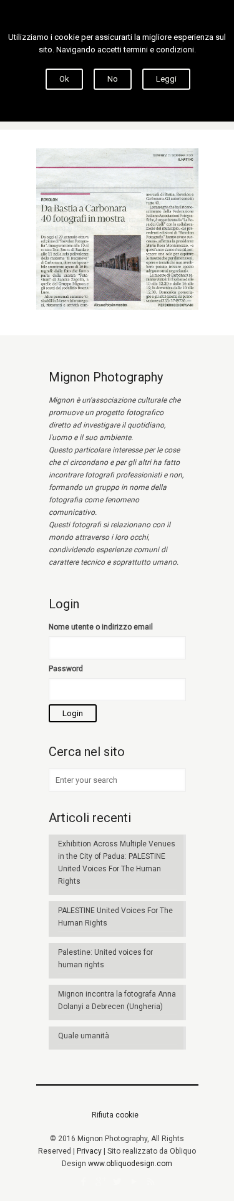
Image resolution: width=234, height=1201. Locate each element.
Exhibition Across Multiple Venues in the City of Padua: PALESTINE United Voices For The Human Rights (116, 863)
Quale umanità (83, 1035)
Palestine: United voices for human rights (105, 958)
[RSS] (150, 1181)
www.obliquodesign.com (130, 1163)
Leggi (166, 79)
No (112, 79)
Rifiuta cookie (115, 1115)
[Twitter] (117, 1181)
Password (66, 668)
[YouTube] (133, 1181)
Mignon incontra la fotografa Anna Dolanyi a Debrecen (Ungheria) (117, 1000)
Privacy (89, 1151)
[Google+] (100, 1181)
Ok (64, 79)
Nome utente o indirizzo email (101, 627)
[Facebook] (83, 1181)
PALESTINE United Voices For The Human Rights (115, 916)
